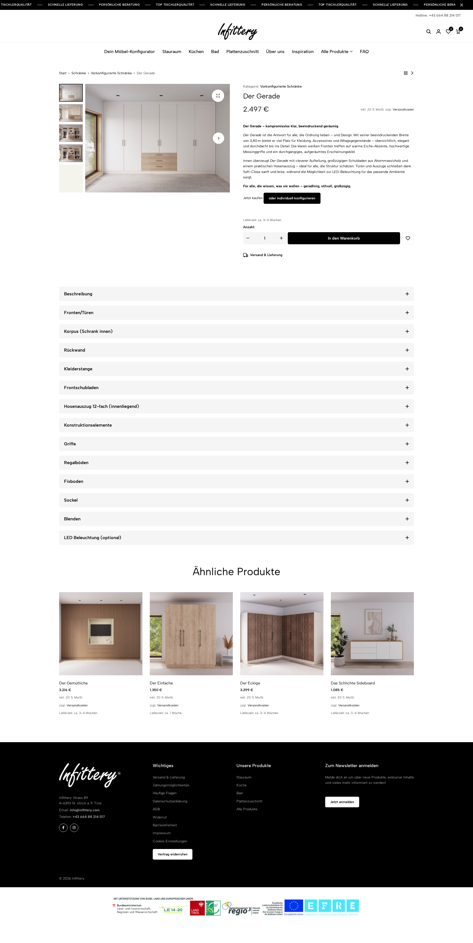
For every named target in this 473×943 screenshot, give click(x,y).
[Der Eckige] (281, 634)
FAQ (364, 51)
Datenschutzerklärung (170, 801)
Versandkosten (403, 109)
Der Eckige (250, 683)
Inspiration (303, 51)
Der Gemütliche (73, 683)
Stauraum (171, 51)
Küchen (196, 51)
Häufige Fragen (165, 793)
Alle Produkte (334, 51)
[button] (448, 32)
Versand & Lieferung (266, 255)
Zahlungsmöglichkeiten (171, 785)
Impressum (162, 833)
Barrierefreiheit (165, 825)
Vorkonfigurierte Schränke (111, 73)
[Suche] (429, 32)
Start (63, 73)
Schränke (78, 73)
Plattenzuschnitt (242, 51)
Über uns (275, 51)
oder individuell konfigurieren (292, 198)
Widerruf (160, 817)
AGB (156, 809)
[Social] (63, 828)
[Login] (438, 32)
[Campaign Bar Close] (464, 5)
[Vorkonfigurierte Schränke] (405, 73)
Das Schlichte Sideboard (353, 683)
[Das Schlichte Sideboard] (372, 634)
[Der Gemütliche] (100, 634)
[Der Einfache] (412, 73)
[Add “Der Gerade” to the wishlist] (408, 238)
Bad (215, 51)
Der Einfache (161, 683)
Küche (241, 785)
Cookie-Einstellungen (170, 841)
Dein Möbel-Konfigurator (129, 51)
